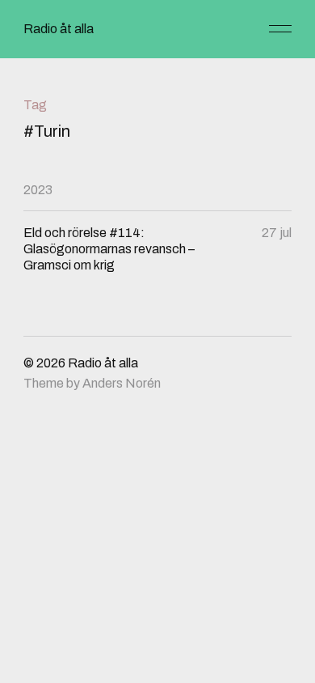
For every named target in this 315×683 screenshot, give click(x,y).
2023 (37, 190)
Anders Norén (121, 383)
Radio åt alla (58, 29)
